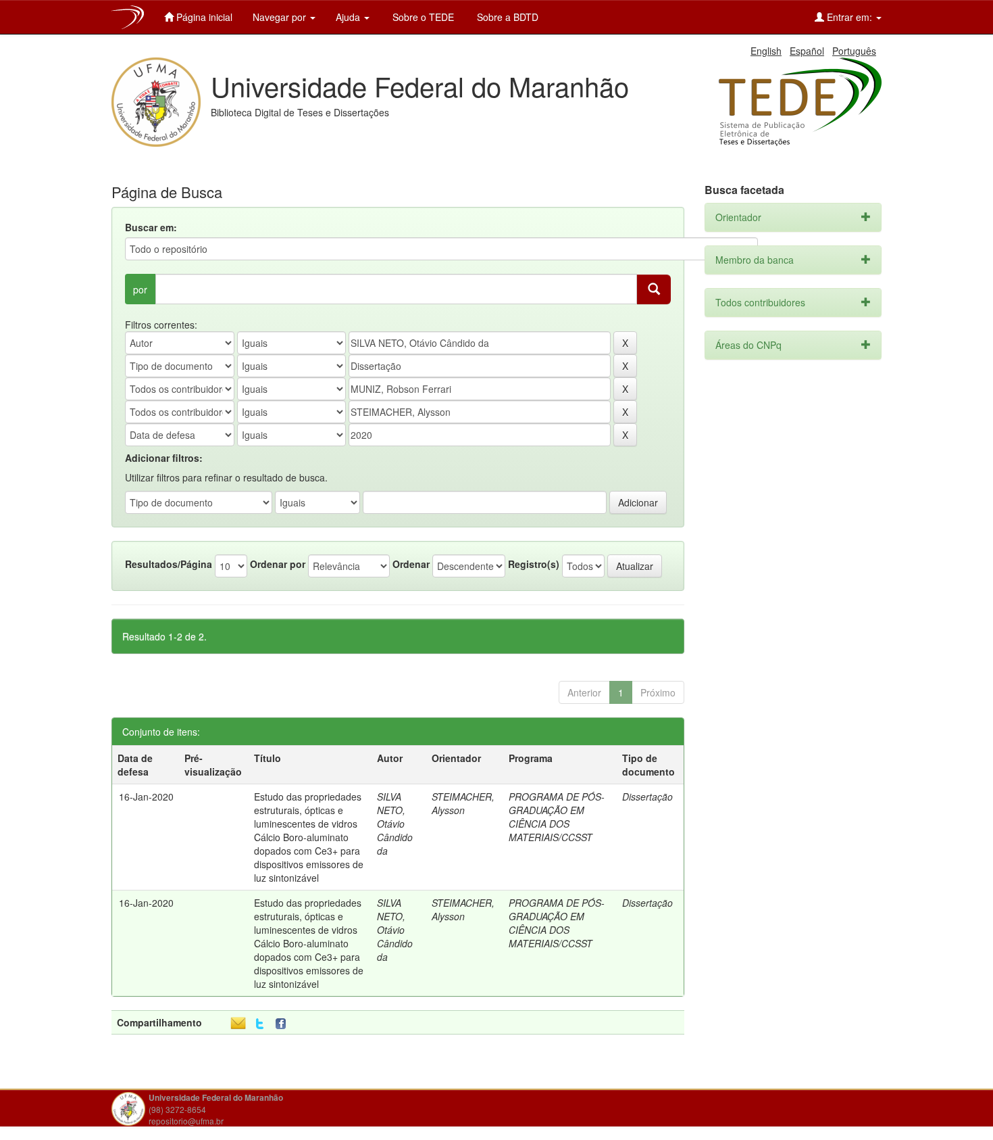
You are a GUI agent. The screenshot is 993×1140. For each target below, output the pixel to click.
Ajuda (349, 17)
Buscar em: (151, 227)
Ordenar (411, 564)
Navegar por (281, 17)
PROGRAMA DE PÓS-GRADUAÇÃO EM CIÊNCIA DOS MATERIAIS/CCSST (557, 817)
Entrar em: (849, 17)
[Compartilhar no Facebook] (283, 1024)
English (766, 50)
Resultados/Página (168, 564)
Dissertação (647, 796)
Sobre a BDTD (506, 17)
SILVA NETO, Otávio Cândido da (395, 823)
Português (854, 50)
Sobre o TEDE (422, 17)
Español (807, 50)
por (140, 289)
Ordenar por (277, 564)
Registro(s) (533, 564)
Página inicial (203, 17)
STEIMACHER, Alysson (463, 803)
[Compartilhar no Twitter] (259, 1024)
